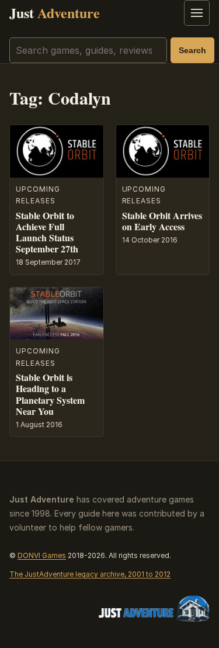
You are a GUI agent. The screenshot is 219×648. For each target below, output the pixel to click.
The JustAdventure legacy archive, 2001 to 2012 (90, 574)
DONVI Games (42, 555)
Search (192, 50)
